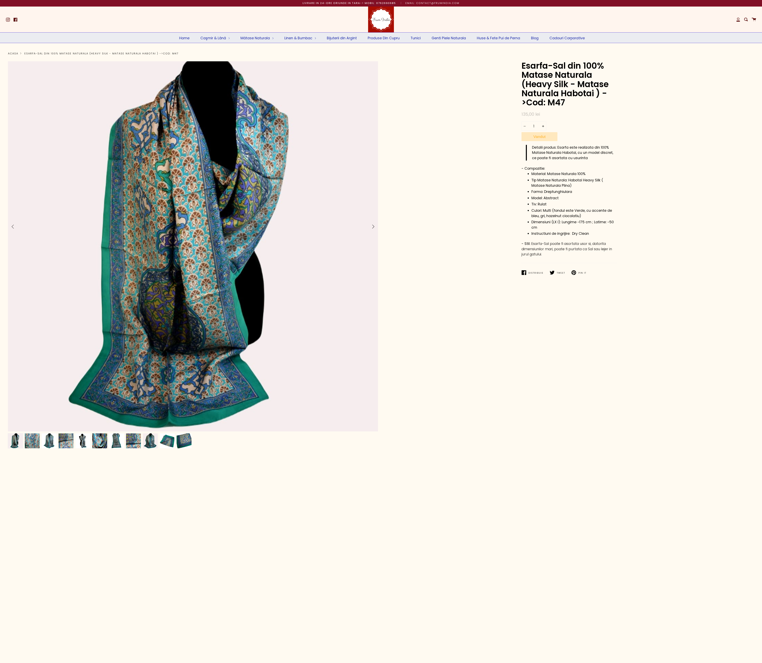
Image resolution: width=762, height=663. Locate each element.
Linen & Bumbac (298, 38)
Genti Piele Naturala (449, 38)
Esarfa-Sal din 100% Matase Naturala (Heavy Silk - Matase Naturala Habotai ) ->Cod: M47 (101, 53)
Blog (535, 38)
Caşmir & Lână (213, 38)
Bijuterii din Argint (342, 38)
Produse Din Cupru (384, 38)
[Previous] (12, 226)
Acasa (13, 53)
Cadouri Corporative (567, 38)
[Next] (373, 226)
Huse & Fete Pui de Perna (498, 38)
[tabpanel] (193, 246)
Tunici (416, 38)
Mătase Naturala (256, 38)
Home (184, 38)
